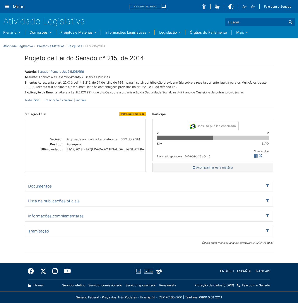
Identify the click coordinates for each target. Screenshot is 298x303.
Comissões (39, 32)
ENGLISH (227, 271)
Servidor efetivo (73, 285)
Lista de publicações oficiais (53, 201)
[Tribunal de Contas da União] (158, 271)
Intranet (38, 285)
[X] (261, 155)
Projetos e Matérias (77, 32)
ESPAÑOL (244, 271)
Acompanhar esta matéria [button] (214, 167)
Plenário (10, 32)
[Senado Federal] (148, 6)
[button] (204, 6)
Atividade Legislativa (44, 21)
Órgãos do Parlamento (208, 32)
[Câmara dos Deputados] (139, 271)
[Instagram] (55, 271)
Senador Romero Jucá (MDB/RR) (61, 71)
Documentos (40, 186)
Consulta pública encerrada (216, 126)
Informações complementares (56, 216)
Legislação (168, 32)
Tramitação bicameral (58, 100)
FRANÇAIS (262, 271)
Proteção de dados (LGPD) (214, 285)
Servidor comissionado (105, 285)
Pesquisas (75, 46)
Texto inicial (33, 100)
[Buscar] (290, 22)
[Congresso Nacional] (148, 271)
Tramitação (38, 231)
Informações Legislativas (126, 32)
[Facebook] (32, 271)
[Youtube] (66, 271)
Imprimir (81, 100)
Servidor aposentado (140, 285)
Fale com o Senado (277, 6)
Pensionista (167, 285)
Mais (240, 32)
